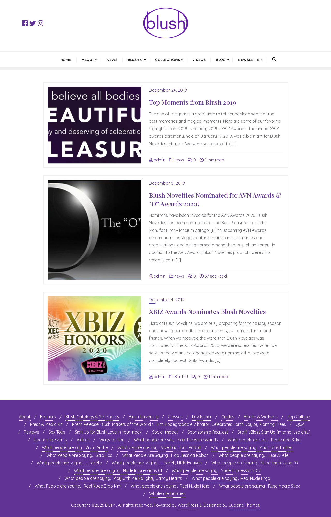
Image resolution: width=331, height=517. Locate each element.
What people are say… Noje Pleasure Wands (176, 439)
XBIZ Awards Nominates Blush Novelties (207, 311)
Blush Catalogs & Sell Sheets (92, 416)
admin (159, 160)
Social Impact (165, 432)
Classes (175, 416)
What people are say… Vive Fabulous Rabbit (159, 447)
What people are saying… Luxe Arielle (253, 455)
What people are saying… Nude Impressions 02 (216, 470)
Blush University (143, 416)
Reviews (31, 432)
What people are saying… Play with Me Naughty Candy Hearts (123, 478)
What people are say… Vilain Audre (75, 447)
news (178, 160)
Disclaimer (202, 416)
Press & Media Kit (46, 424)
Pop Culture (298, 416)
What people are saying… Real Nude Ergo (231, 478)
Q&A (300, 424)
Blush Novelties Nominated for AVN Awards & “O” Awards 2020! (215, 199)
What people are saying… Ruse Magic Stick (259, 486)
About (25, 416)
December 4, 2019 (167, 299)
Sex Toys (57, 432)
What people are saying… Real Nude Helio (170, 486)
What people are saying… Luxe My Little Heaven (157, 462)
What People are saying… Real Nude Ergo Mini (78, 486)
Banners (48, 416)
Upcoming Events (50, 439)
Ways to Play (111, 439)
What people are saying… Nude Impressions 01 (118, 470)
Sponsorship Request (207, 432)
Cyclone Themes (244, 505)
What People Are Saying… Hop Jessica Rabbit (165, 455)
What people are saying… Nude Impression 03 (254, 462)
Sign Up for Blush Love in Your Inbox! (108, 432)
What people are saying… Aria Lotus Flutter (251, 447)
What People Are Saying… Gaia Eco (79, 455)
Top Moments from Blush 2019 (192, 102)
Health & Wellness (261, 416)
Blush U (180, 376)
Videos (83, 439)
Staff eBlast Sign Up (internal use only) (274, 432)
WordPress (188, 505)
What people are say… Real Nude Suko (264, 439)
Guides (227, 416)
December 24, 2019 (168, 90)
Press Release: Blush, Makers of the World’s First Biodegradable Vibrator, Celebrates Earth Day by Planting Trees (179, 424)
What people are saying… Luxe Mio (69, 462)
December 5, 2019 (167, 183)
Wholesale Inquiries (167, 493)
